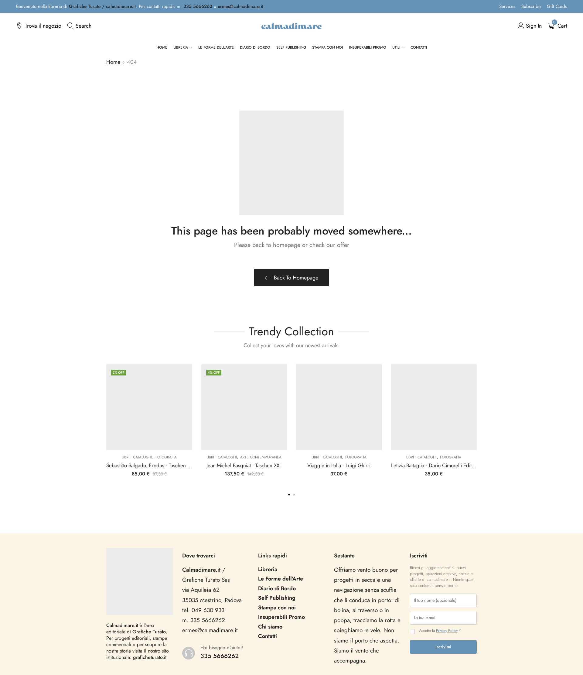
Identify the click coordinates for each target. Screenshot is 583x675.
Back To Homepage (296, 278)
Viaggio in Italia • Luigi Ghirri (338, 465)
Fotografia (166, 457)
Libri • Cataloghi (137, 457)
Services (507, 6)
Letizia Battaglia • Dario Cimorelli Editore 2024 (442, 465)
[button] (289, 494)
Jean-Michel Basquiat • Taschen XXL (244, 465)
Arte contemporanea (260, 457)
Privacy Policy (447, 630)
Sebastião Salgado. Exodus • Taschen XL (149, 465)
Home (113, 62)
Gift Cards (557, 6)
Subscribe (531, 6)
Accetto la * (440, 630)
